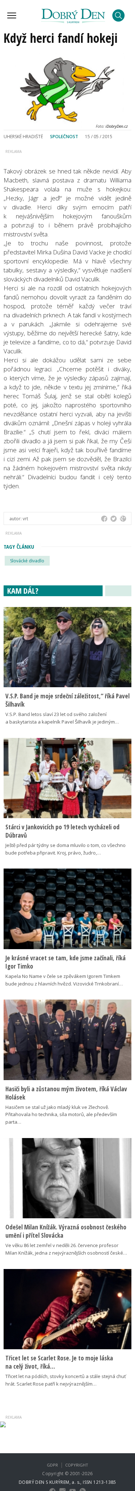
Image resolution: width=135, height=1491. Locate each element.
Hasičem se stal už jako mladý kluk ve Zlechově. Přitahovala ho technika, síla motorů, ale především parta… (61, 1114)
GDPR (52, 1465)
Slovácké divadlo (27, 561)
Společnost (64, 136)
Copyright (76, 1465)
